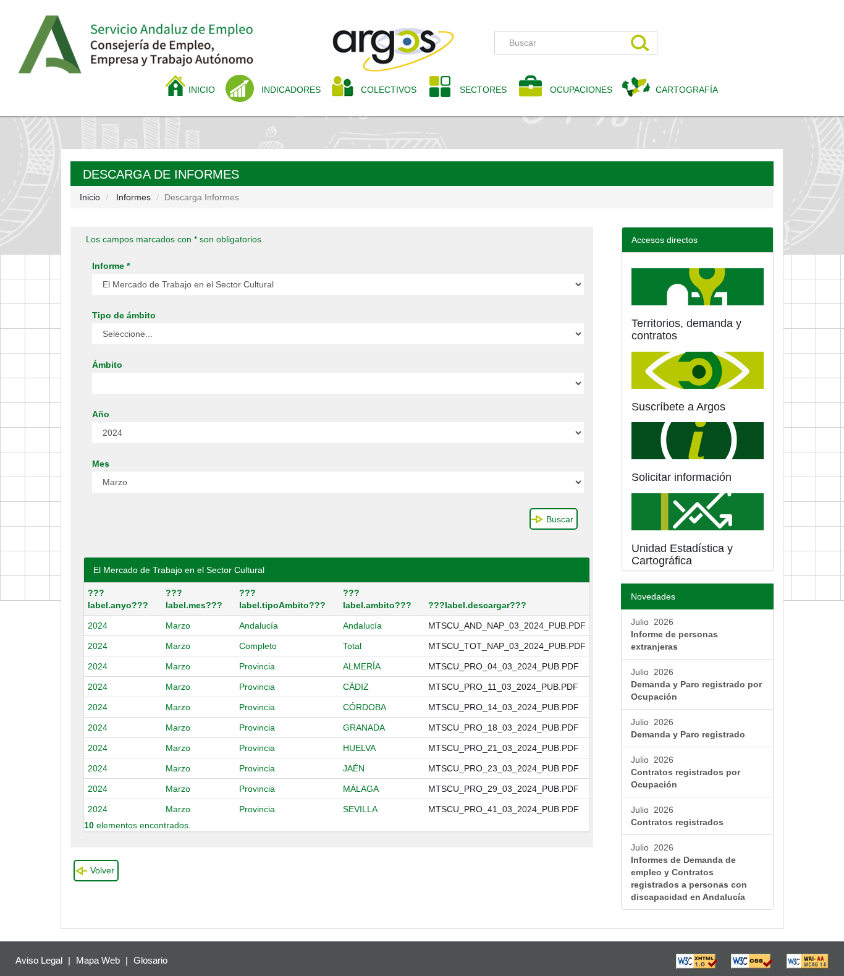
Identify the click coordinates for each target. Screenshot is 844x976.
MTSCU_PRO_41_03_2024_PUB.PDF (503, 809)
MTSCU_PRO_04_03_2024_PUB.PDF (503, 666)
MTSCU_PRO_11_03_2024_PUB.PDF (503, 687)
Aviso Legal (38, 960)
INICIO (206, 89)
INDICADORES (291, 90)
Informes (133, 197)
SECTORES (483, 90)
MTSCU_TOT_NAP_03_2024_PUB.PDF (507, 646)
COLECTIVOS (393, 89)
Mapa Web (98, 960)
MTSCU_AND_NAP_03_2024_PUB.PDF (507, 625)
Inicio (90, 197)
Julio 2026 (674, 634)
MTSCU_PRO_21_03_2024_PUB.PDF (503, 748)
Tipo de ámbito (124, 315)
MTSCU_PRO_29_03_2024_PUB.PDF (503, 789)
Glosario (150, 960)
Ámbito (107, 365)
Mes (100, 464)
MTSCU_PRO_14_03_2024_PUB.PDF (503, 707)
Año (100, 414)
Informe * (111, 266)
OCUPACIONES (581, 90)
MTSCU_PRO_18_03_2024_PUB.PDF (503, 727)
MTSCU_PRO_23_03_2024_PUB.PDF (503, 768)
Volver (102, 870)
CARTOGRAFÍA (687, 90)
